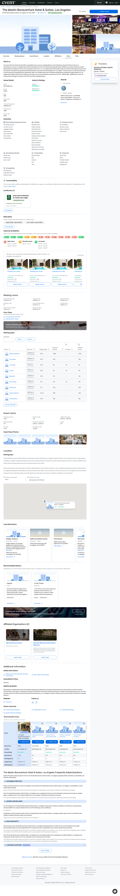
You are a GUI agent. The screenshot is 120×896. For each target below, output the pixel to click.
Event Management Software (43, 868)
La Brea (11, 370)
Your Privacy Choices (66, 874)
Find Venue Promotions (17, 872)
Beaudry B (12, 376)
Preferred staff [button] (10, 597)
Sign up (111, 2)
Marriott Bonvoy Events (14, 643)
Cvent (2, 6)
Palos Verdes (12, 382)
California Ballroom (14, 353)
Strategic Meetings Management (44, 874)
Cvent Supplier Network (17, 868)
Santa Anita (12, 387)
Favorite (83, 11)
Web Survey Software (41, 876)
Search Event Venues (17, 870)
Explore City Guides (16, 874)
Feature (29, 339)
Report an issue (27, 857)
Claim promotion (105, 79)
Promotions (32, 2)
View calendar (9, 227)
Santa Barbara (13, 398)
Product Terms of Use (90, 870)
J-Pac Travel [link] (38, 583)
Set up (19, 339)
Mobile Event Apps (40, 872)
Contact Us (63, 870)
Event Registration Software (43, 870)
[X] (32, 702)
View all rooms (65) (10, 405)
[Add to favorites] (42, 724)
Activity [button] (36, 597)
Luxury (57, 2)
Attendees (6, 337)
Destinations (41, 2)
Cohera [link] (9, 583)
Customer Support (65, 872)
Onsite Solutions (16, 876)
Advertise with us (89, 874)
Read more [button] (9, 550)
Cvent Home (64, 868)
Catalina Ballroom (14, 393)
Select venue (104, 11)
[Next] (83, 542)
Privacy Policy (88, 868)
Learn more (12, 186)
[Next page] (81, 270)
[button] (36, 34)
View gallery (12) (113, 50)
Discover (49, 2)
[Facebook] (36, 702)
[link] (17, 576)
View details (8, 210)
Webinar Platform (40, 878)
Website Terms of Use (90, 872)
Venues (24, 2)
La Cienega (12, 365)
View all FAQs (45, 850)
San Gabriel (12, 359)
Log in (116, 2)
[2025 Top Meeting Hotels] (63, 88)
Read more (64, 102)
